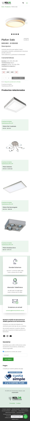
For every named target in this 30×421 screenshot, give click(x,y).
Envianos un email (15, 307)
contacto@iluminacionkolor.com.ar (15, 310)
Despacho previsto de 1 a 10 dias (12, 81)
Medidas (4, 69)
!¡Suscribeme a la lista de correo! (12, 351)
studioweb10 (15, 392)
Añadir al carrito (18, 78)
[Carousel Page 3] (16, 34)
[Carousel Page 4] (18, 34)
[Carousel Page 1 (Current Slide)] (11, 34)
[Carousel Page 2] (14, 34)
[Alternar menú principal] (26, 3)
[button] (23, 3)
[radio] (4, 72)
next (26, 23)
